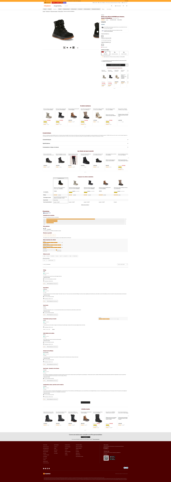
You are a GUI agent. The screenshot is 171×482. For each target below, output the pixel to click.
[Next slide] (127, 0)
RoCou (44, 334)
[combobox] (123, 264)
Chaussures (48, 11)
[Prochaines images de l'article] (97, 31)
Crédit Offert (95, 2)
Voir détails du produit (113, 19)
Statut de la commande (46, 446)
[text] (104, 86)
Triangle (55, 448)
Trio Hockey (55, 451)
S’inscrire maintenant (96, 439)
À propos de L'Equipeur (67, 446)
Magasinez (79, 0)
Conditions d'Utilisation (78, 448)
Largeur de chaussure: (105, 42)
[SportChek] (58, 3)
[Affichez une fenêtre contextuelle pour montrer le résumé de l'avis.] (125, 83)
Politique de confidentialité (79, 446)
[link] (105, 19)
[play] (45, 0)
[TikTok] (49, 468)
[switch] (44, 192)
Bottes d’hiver (60, 11)
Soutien (104, 2)
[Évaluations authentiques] (47, 213)
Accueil (44, 11)
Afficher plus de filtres (46, 258)
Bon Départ (66, 454)
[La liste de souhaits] (123, 5)
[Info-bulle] (111, 61)
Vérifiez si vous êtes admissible (108, 31)
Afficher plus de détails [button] (85, 204)
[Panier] (126, 5)
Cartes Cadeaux (45, 456)
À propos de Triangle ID (67, 451)
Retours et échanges (45, 451)
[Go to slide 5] (77, 47)
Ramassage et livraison (46, 448)
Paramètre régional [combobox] (50, 260)
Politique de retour (78, 454)
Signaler (53, 329)
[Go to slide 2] (67, 47)
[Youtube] (47, 468)
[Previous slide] (43, 0)
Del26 (44, 271)
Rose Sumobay (45, 352)
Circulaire (44, 459)
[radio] (102, 36)
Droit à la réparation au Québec (79, 456)
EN (126, 2)
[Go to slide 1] (64, 47)
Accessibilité (77, 451)
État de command (118, 5)
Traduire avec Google (46, 277)
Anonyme (44, 386)
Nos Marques (66, 448)
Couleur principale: (104, 33)
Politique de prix (78, 453)
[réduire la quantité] (105, 65)
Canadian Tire (55, 446)
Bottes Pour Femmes (54, 11)
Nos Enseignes (56, 453)
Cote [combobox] (44, 260)
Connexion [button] (124, 2)
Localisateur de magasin (46, 454)
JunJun (44, 306)
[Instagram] (45, 468)
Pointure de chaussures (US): (106, 38)
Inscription (105, 448)
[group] (48, 121)
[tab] (105, 53)
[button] (111, 5)
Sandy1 (44, 320)
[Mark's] (61, 3)
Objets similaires (119, 19)
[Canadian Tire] (54, 3)
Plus (85, 402)
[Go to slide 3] (70, 47)
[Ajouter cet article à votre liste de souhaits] (127, 65)
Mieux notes (103, 24)
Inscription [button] (100, 2)
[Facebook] (43, 468)
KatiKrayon (45, 289)
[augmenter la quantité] (102, 65)
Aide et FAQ (44, 453)
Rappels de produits (45, 461)
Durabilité (66, 453)
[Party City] (64, 3)
